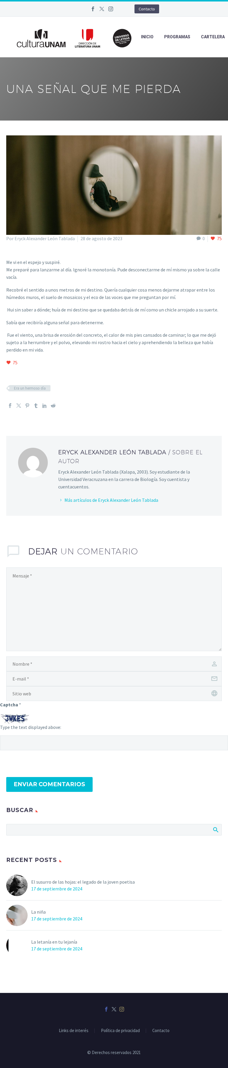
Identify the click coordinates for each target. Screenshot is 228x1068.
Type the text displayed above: (30, 727)
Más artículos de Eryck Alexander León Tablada (111, 500)
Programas (177, 36)
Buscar (215, 829)
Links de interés (73, 1031)
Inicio (147, 36)
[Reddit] (53, 405)
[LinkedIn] (44, 405)
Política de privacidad (120, 1031)
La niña (38, 912)
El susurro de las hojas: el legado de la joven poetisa (83, 882)
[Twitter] (101, 9)
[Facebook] (92, 9)
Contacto (147, 9)
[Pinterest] (27, 405)
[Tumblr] (36, 405)
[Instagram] (110, 9)
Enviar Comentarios (49, 784)
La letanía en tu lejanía (54, 942)
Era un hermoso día (30, 388)
